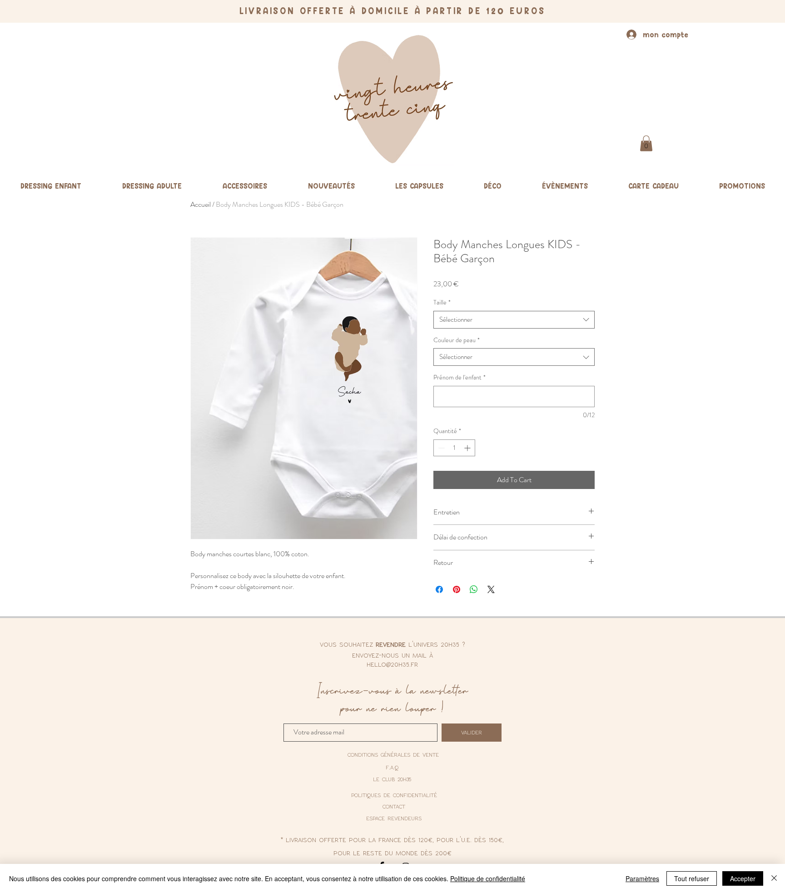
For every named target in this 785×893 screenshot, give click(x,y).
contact (394, 806)
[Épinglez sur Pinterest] (456, 589)
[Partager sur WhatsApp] (473, 589)
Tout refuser (691, 878)
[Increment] (468, 448)
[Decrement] (440, 448)
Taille (442, 302)
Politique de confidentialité (487, 878)
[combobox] (514, 320)
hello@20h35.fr (392, 664)
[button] (646, 143)
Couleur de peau (456, 340)
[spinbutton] (454, 448)
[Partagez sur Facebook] (439, 589)
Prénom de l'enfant (459, 377)
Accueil (200, 204)
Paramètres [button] (642, 878)
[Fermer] (774, 878)
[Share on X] (491, 589)
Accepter (742, 878)
